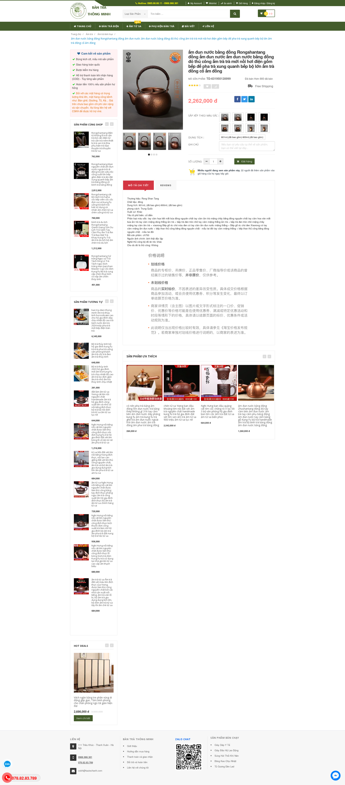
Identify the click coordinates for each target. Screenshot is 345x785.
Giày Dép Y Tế (222, 745)
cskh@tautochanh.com (90, 770)
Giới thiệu (132, 746)
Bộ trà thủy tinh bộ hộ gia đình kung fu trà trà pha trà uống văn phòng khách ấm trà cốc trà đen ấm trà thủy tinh (102, 350)
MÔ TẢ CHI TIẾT (138, 185)
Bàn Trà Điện (110, 26)
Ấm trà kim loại (105, 34)
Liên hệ (209, 26)
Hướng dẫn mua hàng (138, 751)
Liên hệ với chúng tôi (138, 767)
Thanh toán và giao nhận (140, 756)
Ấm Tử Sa (134, 25)
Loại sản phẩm (133, 13)
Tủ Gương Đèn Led (224, 766)
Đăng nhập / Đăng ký (264, 3)
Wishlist (213, 3)
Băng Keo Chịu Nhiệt (225, 761)
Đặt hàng (246, 161)
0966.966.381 (85, 757)
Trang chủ (83, 26)
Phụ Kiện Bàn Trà (162, 26)
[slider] (194, 85)
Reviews (165, 185)
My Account (196, 3)
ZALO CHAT (183, 739)
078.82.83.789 (85, 762)
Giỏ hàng (243, 3)
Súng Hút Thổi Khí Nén (227, 755)
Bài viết (189, 26)
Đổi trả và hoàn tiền (137, 762)
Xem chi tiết (83, 718)
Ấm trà (89, 34)
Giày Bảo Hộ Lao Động (226, 750)
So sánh (228, 3)
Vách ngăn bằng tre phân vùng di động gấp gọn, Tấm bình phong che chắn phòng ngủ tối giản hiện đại (93, 701)
